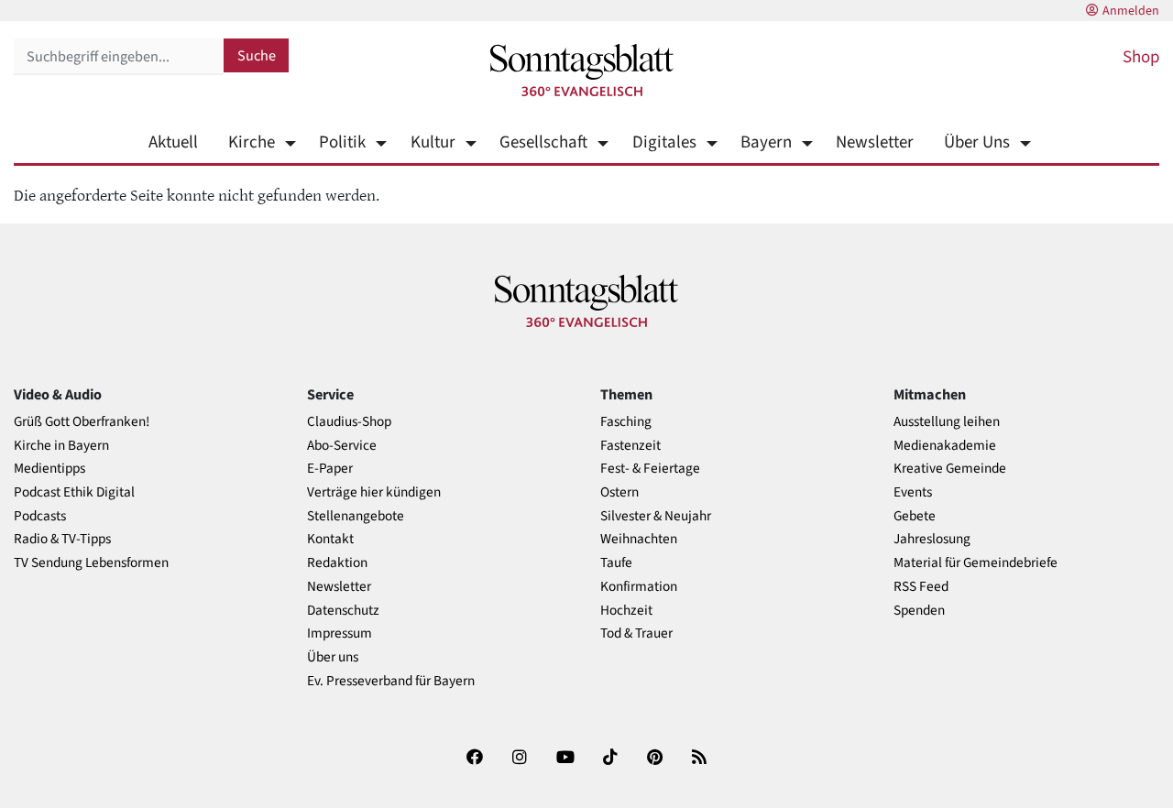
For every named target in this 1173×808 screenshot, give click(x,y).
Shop (1141, 57)
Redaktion (337, 563)
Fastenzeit (630, 445)
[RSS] (699, 760)
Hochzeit (626, 610)
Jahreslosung (931, 539)
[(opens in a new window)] (474, 760)
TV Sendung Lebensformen (91, 563)
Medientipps (49, 468)
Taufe (616, 563)
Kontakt (330, 539)
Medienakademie (944, 445)
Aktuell (173, 142)
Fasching (626, 421)
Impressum (339, 633)
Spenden (919, 610)
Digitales (664, 142)
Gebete (914, 516)
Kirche (251, 142)
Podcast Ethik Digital (74, 492)
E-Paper (330, 468)
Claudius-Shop (349, 421)
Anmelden (1130, 11)
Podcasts (40, 516)
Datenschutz (343, 610)
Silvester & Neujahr (655, 516)
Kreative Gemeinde (949, 468)
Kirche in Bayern (61, 445)
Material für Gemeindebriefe (975, 563)
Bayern (766, 142)
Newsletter (875, 142)
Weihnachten (638, 539)
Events (912, 492)
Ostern (619, 492)
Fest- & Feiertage (650, 468)
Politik (342, 142)
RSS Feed (920, 586)
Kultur (433, 142)
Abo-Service (342, 445)
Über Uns (977, 142)
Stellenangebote (355, 516)
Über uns (332, 657)
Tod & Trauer (636, 633)
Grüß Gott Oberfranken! (81, 421)
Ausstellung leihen (946, 421)
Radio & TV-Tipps (62, 539)
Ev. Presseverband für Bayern (391, 681)
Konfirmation (638, 586)
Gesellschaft (543, 142)
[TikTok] (610, 760)
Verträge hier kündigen (374, 492)
